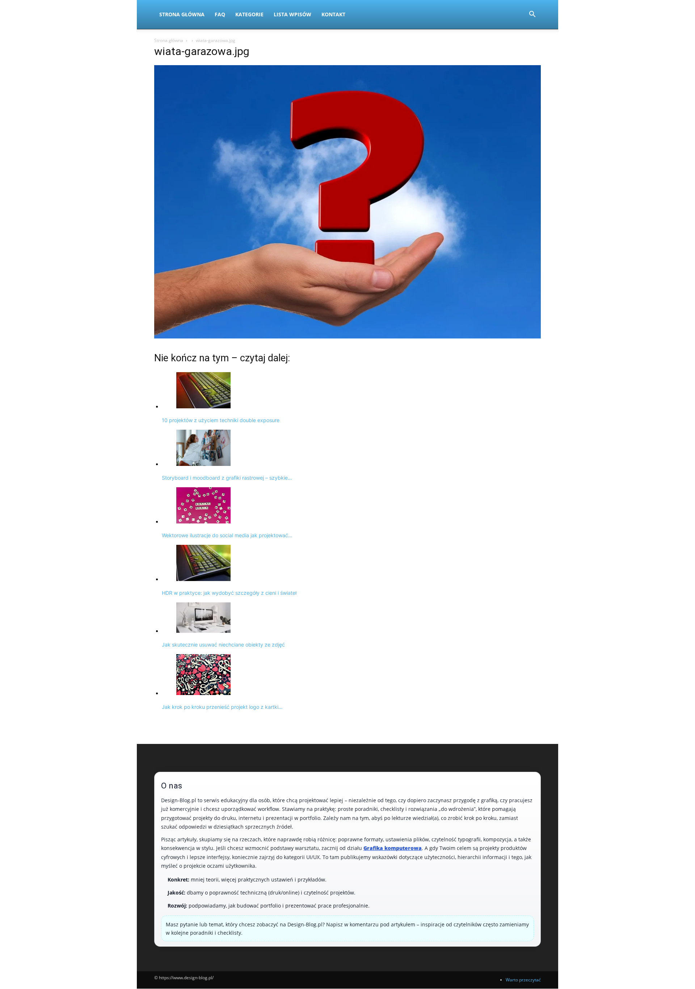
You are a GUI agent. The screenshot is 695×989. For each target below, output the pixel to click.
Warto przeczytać (523, 980)
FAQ (220, 14)
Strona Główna (182, 14)
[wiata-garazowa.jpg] (347, 336)
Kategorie (249, 14)
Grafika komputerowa (392, 848)
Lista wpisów (292, 14)
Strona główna (168, 40)
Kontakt (333, 14)
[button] (532, 15)
